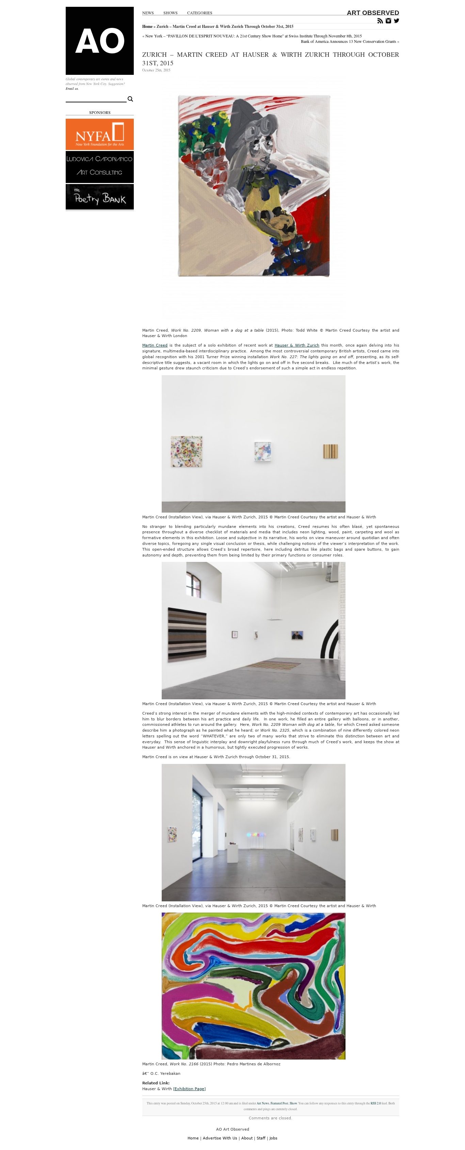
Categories (199, 12)
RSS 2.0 (376, 1103)
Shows (170, 12)
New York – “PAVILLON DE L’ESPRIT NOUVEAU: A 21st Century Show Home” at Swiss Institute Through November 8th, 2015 (253, 35)
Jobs (273, 1138)
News (148, 12)
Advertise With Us (220, 1138)
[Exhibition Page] (189, 1089)
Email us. (72, 88)
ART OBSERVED (373, 12)
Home (147, 26)
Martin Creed (155, 345)
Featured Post (279, 1103)
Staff (261, 1138)
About (247, 1138)
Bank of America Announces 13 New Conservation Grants (348, 41)
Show (293, 1103)
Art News (263, 1103)
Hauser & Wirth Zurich (297, 345)
